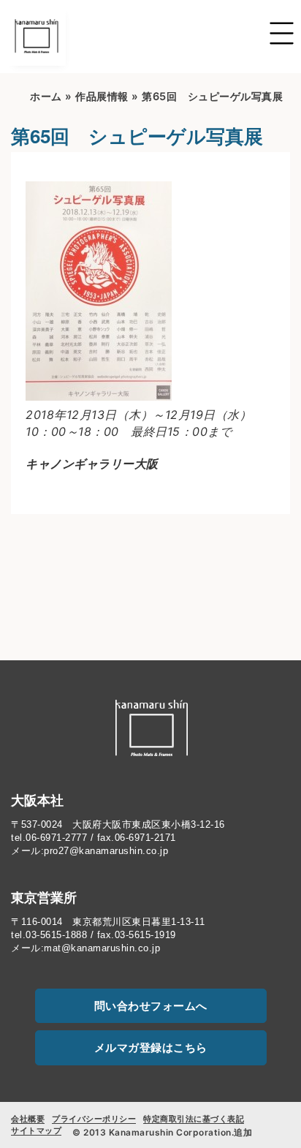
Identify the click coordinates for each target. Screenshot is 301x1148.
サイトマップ (36, 1130)
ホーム (46, 96)
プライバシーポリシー (94, 1119)
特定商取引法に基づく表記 (193, 1119)
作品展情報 (102, 96)
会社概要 (28, 1119)
